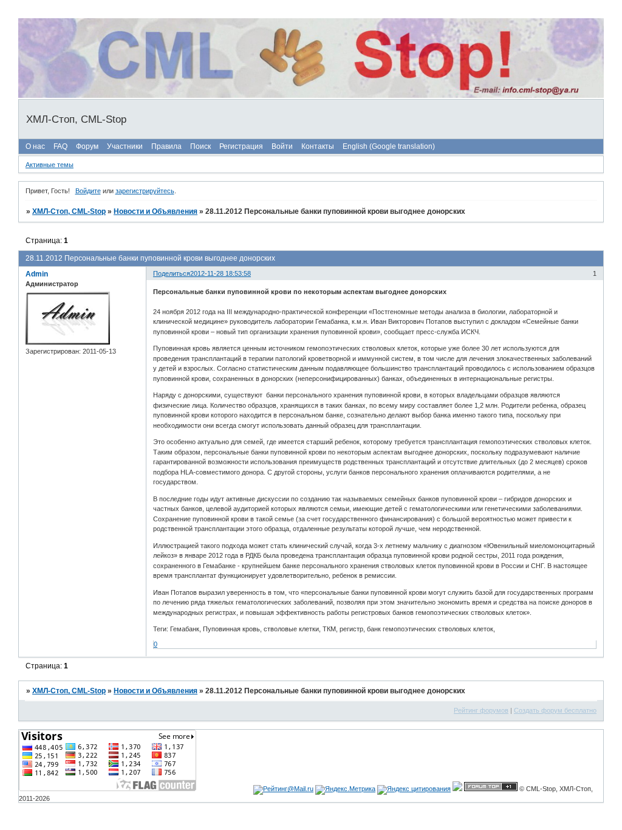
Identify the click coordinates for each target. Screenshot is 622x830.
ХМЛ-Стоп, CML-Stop (69, 211)
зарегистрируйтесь (144, 190)
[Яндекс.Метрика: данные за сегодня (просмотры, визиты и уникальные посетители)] (345, 790)
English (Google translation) (389, 146)
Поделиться (171, 273)
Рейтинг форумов (481, 710)
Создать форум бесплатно (555, 710)
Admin (37, 274)
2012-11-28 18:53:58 (220, 273)
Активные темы (49, 164)
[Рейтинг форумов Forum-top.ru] (491, 788)
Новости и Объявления (155, 211)
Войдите (88, 190)
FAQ (60, 146)
